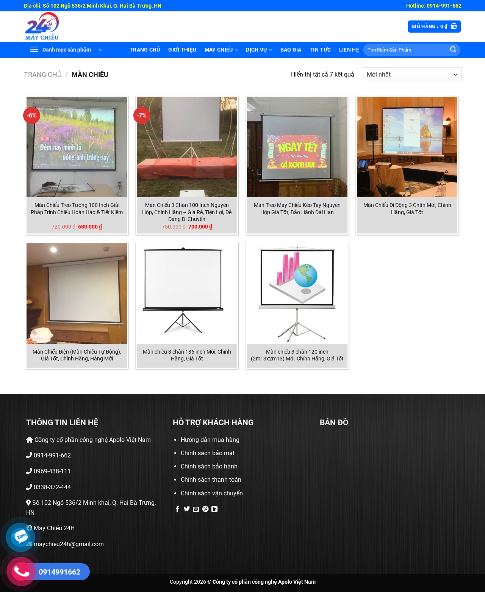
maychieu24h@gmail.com (68, 544)
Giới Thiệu (182, 50)
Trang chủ (43, 74)
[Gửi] (453, 50)
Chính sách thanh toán (211, 479)
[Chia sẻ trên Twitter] (187, 509)
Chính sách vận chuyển (212, 493)
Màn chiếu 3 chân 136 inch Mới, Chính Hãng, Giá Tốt (187, 355)
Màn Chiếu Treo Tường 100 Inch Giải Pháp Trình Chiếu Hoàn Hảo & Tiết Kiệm (77, 209)
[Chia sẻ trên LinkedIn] (214, 509)
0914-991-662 (51, 455)
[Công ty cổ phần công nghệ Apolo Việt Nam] (46, 26)
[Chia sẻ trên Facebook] (177, 509)
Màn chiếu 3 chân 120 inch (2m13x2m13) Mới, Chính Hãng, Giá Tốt (297, 355)
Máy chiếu (219, 50)
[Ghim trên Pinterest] (205, 509)
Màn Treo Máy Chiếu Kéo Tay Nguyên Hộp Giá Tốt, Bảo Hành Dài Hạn (297, 209)
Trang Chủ (145, 50)
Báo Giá (291, 50)
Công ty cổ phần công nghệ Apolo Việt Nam (92, 439)
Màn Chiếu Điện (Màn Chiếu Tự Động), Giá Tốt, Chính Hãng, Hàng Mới (77, 355)
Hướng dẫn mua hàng (210, 439)
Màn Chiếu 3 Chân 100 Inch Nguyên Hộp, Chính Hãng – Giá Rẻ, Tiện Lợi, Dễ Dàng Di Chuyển (187, 212)
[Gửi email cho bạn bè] (196, 509)
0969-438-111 (51, 471)
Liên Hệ (349, 50)
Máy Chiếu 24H (53, 528)
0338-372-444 (51, 487)
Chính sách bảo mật (208, 453)
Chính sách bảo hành (209, 466)
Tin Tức (320, 50)
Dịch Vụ (256, 50)
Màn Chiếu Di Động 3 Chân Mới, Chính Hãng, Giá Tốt (407, 209)
